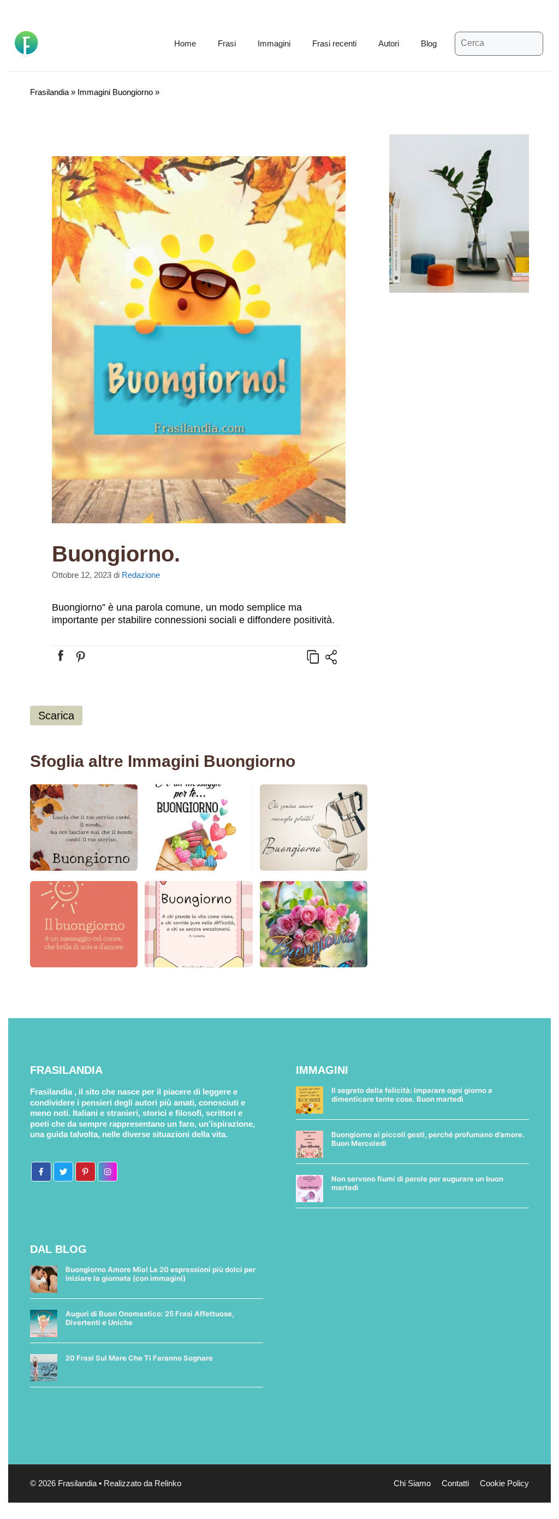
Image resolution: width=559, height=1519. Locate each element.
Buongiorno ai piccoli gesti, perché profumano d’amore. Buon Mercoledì (428, 1139)
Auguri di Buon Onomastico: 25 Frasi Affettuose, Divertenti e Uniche (150, 1318)
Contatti (455, 1483)
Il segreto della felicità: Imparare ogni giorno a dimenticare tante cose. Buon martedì (411, 1094)
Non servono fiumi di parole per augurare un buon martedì (417, 1183)
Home (185, 43)
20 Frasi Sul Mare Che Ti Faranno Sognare (139, 1357)
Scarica (56, 716)
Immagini (274, 43)
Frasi (227, 43)
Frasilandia (49, 92)
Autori (388, 43)
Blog (429, 43)
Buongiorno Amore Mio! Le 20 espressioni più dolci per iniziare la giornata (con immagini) (160, 1273)
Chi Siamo (412, 1483)
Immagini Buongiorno (115, 92)
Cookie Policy (504, 1483)
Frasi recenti (334, 43)
